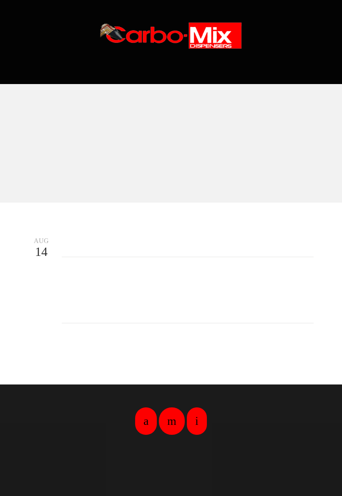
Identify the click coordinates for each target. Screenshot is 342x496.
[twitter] (197, 421)
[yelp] (172, 421)
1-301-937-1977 (171, 68)
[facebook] (146, 421)
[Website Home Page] (171, 35)
